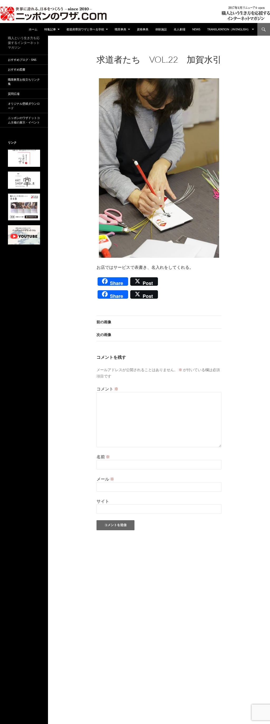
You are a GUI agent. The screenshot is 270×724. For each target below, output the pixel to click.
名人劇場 (179, 29)
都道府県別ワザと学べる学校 (85, 29)
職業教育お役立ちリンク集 (24, 82)
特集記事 (50, 29)
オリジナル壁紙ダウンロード (24, 106)
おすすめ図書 (16, 69)
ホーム (33, 29)
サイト (103, 501)
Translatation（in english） (228, 29)
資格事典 (142, 29)
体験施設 (161, 29)
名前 (103, 456)
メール (105, 478)
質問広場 (14, 93)
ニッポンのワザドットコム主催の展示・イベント (24, 120)
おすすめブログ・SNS (22, 59)
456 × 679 (138, 66)
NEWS (196, 29)
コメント (107, 388)
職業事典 (120, 29)
